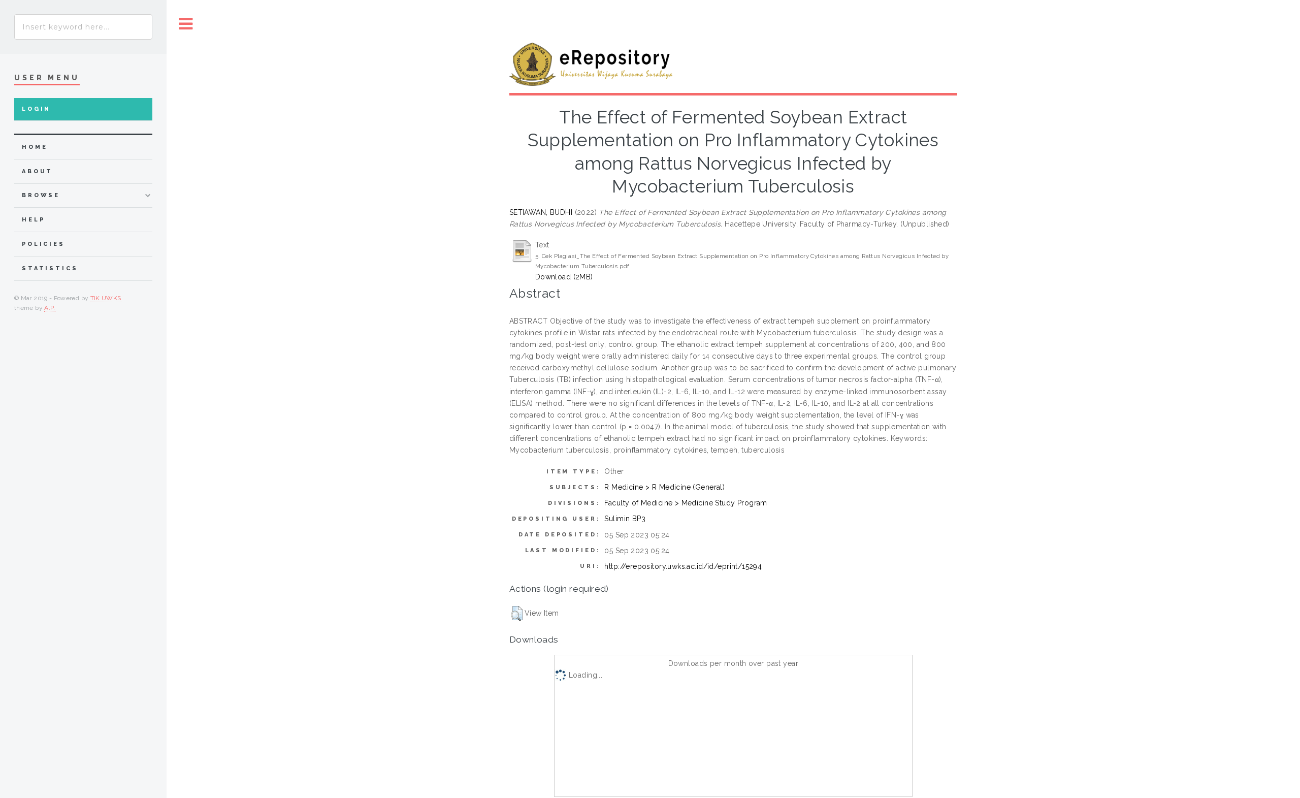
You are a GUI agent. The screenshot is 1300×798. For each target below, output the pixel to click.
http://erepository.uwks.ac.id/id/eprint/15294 (683, 566)
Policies (43, 244)
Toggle (186, 24)
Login (36, 109)
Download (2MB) (564, 277)
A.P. (49, 307)
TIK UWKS (105, 298)
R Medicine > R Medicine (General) (664, 487)
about (37, 171)
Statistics (50, 268)
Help (33, 219)
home (34, 147)
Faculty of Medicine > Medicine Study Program (685, 503)
